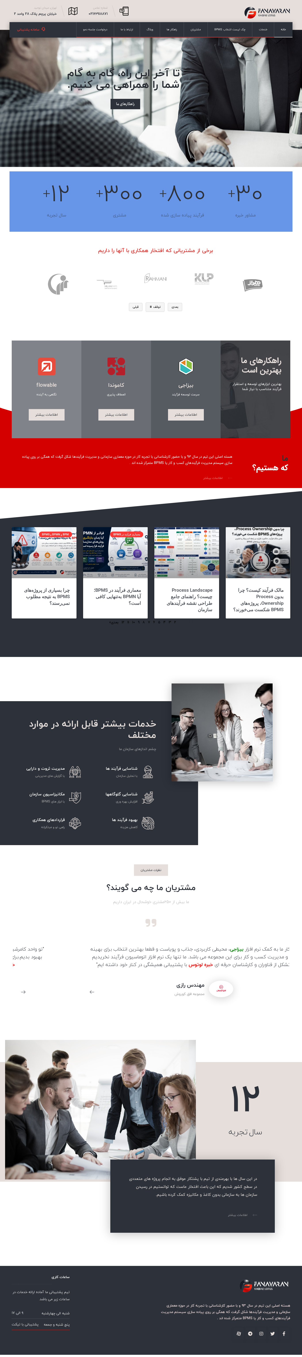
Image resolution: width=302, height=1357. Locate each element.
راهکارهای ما (125, 104)
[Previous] (89, 992)
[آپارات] (239, 1333)
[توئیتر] (272, 1333)
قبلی (136, 307)
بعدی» (114, 622)
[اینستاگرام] (261, 1333)
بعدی (175, 307)
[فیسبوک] (284, 1333)
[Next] (21, 992)
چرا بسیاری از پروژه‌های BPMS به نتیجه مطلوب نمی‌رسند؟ (47, 597)
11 (128, 622)
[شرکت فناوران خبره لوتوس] (267, 12)
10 (133, 622)
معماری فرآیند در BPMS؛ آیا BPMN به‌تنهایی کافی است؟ (117, 597)
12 (123, 622)
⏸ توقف (155, 307)
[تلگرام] (250, 1333)
